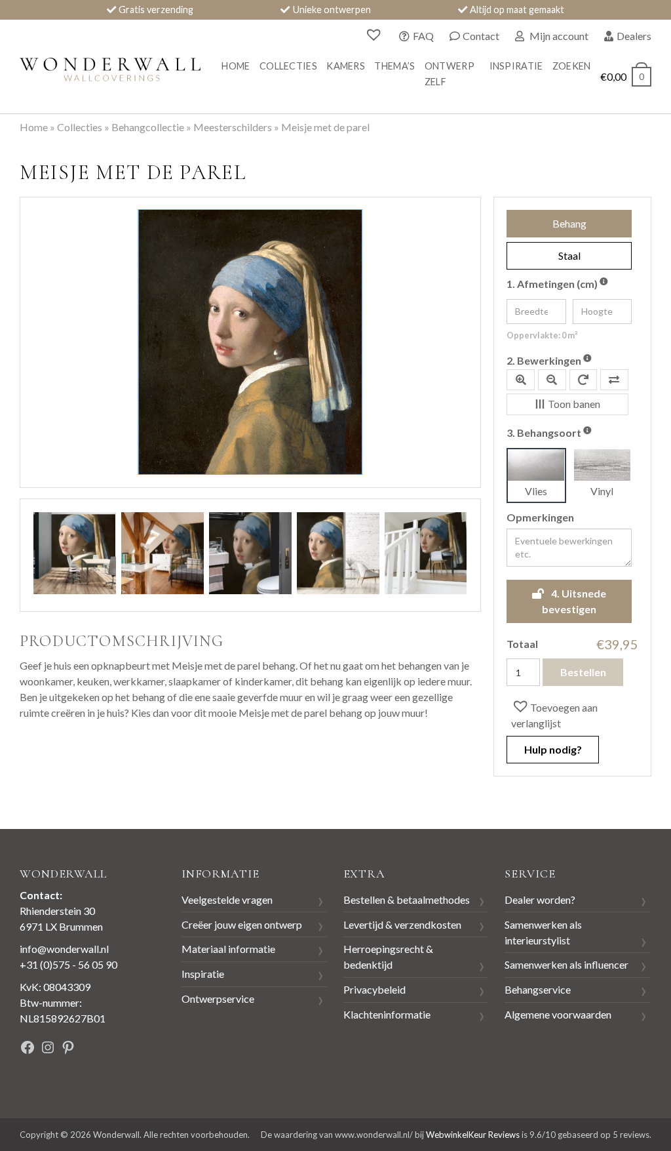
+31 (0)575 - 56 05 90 (68, 964)
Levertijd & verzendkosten (402, 924)
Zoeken (571, 65)
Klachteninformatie (387, 1014)
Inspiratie (516, 65)
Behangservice (538, 989)
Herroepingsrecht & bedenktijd (388, 956)
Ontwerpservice (218, 998)
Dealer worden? (540, 899)
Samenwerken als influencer (566, 964)
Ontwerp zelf (449, 73)
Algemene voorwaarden (558, 1014)
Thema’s (394, 65)
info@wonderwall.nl (64, 948)
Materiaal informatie (228, 948)
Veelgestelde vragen (227, 899)
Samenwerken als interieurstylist (543, 932)
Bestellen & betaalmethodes (406, 899)
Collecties (288, 65)
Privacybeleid (374, 989)
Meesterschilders (232, 127)
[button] (572, 714)
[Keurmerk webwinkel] (132, 1049)
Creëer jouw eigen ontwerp (242, 924)
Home (235, 65)
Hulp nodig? (553, 749)
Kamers (345, 65)
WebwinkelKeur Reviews (473, 1134)
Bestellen (583, 672)
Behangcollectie (147, 127)
